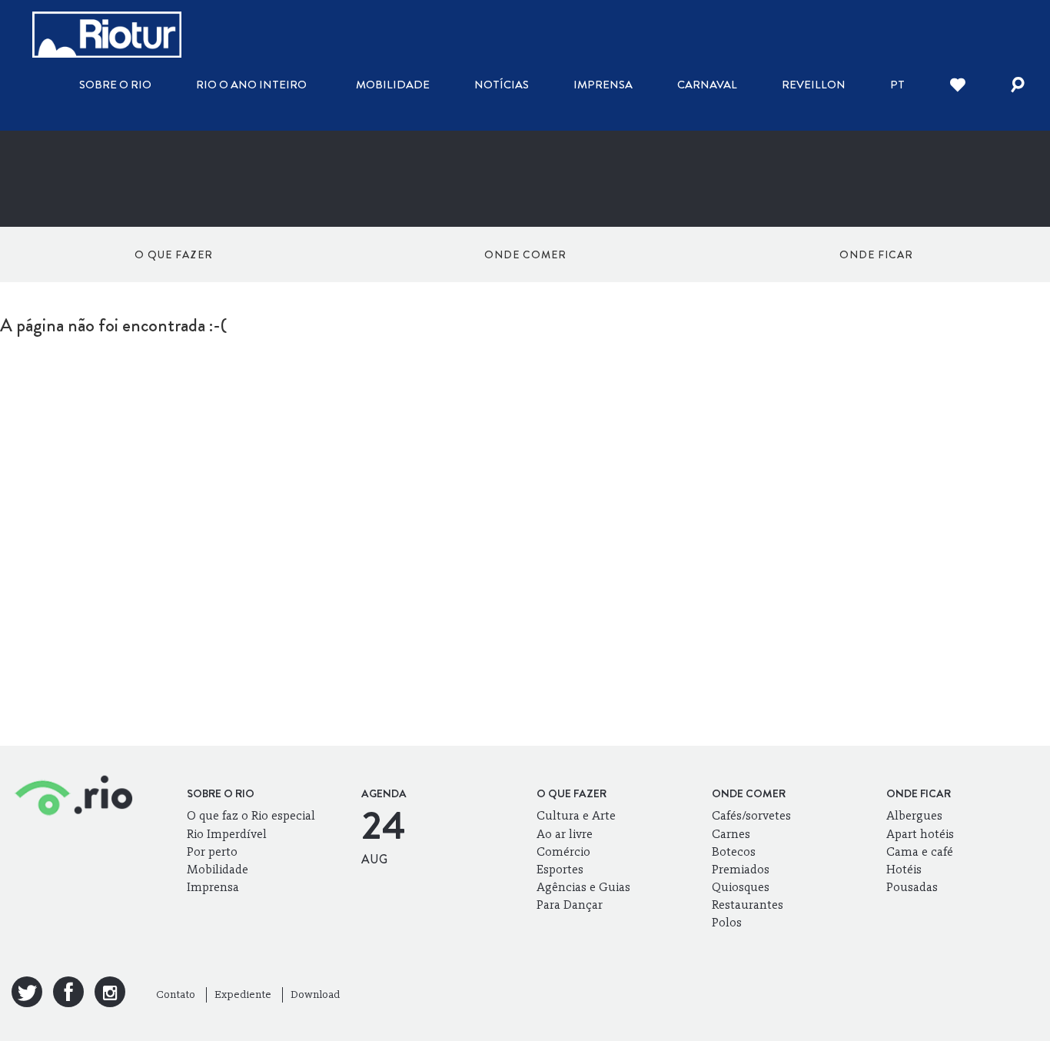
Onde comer (525, 254)
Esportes (560, 869)
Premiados (740, 869)
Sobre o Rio (115, 84)
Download (315, 994)
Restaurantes (747, 904)
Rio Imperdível (227, 833)
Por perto (212, 851)
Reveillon (814, 84)
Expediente (242, 994)
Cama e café (919, 851)
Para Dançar (570, 904)
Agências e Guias (583, 887)
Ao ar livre (565, 833)
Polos (727, 922)
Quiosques (740, 887)
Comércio (563, 851)
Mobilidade (393, 84)
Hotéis (904, 869)
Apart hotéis (920, 833)
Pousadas (912, 887)
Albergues (914, 815)
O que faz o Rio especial (251, 815)
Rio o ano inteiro (251, 84)
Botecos (734, 851)
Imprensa (603, 84)
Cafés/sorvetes (751, 815)
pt (897, 84)
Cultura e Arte (576, 815)
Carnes (731, 833)
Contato (175, 994)
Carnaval (707, 84)
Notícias (501, 84)
